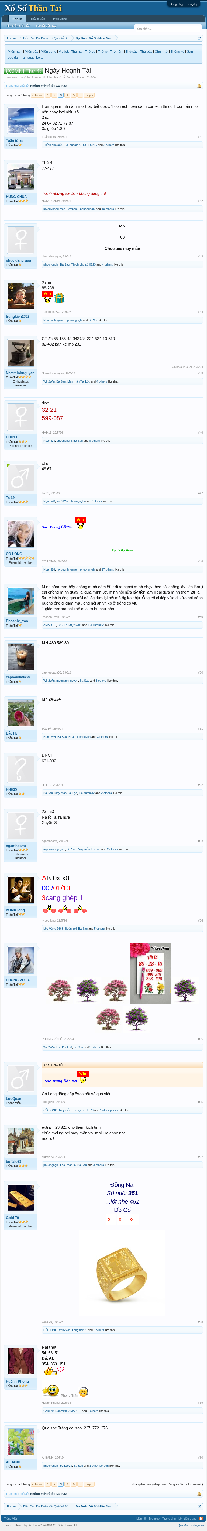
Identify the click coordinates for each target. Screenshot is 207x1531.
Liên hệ (141, 1518)
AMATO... (49, 625)
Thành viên (37, 18)
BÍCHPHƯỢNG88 (69, 625)
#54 (200, 920)
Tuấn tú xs (14, 141)
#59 (200, 1402)
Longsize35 (79, 1330)
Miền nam (15, 51)
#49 (200, 616)
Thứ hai (76, 51)
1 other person (109, 1110)
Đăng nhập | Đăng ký (184, 4)
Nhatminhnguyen (54, 320)
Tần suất (27, 57)
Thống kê (177, 51)
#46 (200, 432)
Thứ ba (90, 51)
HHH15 (11, 790)
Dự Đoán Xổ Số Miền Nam (43, 77)
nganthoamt (16, 846)
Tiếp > (89, 95)
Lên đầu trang (187, 1518)
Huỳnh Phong (17, 1381)
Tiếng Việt (10, 1518)
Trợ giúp (154, 1518)
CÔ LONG (90, 144)
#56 (200, 1102)
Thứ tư (103, 51)
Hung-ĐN (49, 736)
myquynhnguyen (54, 208)
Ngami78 (49, 440)
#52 (200, 784)
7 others (96, 501)
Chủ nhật (161, 51)
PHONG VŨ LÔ (18, 980)
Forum (17, 19)
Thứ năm (116, 51)
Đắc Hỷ (12, 733)
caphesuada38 (18, 677)
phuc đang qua (18, 260)
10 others (108, 208)
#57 (200, 1156)
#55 (200, 1039)
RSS (201, 1518)
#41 (200, 136)
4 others (107, 264)
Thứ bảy (146, 51)
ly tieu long (15, 910)
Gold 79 (88, 1110)
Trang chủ (169, 1518)
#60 (200, 1457)
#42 (200, 200)
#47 (200, 493)
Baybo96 (72, 208)
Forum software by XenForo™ (40, 1525)
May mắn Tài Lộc (78, 381)
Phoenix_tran (17, 621)
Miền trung (48, 51)
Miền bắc (31, 51)
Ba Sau (65, 264)
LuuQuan (13, 1099)
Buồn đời (71, 928)
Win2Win (49, 381)
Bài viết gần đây (46, 25)
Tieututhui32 (96, 625)
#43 (200, 256)
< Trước (37, 95)
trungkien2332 (17, 316)
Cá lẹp (81, 77)
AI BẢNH (13, 1462)
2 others (106, 793)
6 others (101, 680)
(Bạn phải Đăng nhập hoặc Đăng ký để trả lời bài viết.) (167, 1484)
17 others (108, 569)
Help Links (60, 18)
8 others (94, 440)
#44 (200, 311)
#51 (200, 728)
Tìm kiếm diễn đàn (18, 25)
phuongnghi (87, 208)
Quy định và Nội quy (191, 1525)
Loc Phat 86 (64, 1047)
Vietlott (64, 51)
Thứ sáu (132, 51)
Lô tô (39, 57)
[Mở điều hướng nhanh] (199, 38)
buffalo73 (75, 144)
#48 (200, 561)
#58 (200, 1322)
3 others (109, 144)
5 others (99, 928)
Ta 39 (10, 498)
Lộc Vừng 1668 (53, 928)
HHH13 (11, 437)
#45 (200, 373)
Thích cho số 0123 (55, 144)
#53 (200, 841)
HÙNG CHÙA (16, 197)
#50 (200, 672)
